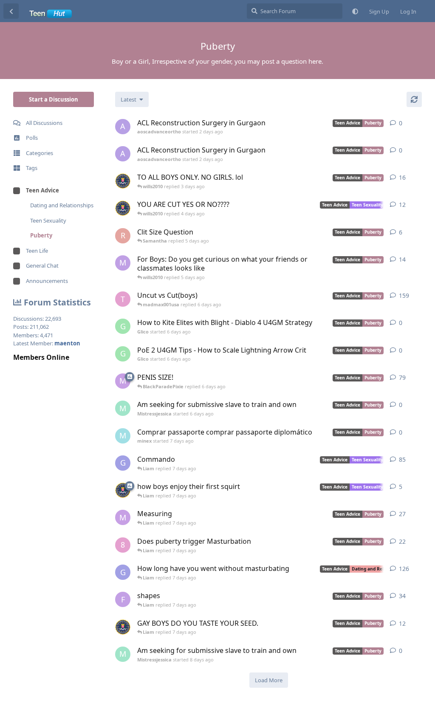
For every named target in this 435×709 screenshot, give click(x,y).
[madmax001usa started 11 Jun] (122, 490)
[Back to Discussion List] (11, 11)
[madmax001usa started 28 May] (122, 208)
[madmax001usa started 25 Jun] (122, 181)
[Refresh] (414, 99)
